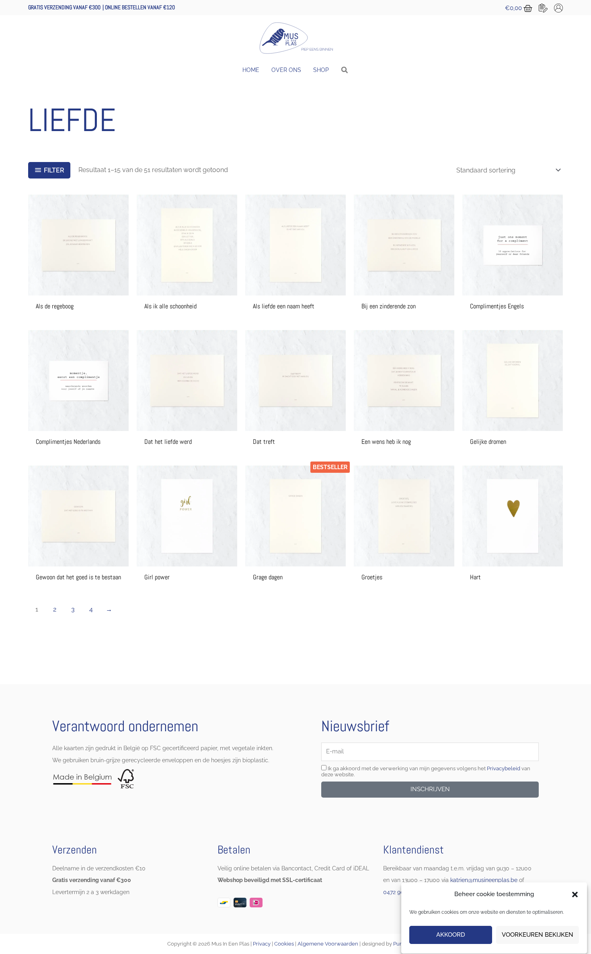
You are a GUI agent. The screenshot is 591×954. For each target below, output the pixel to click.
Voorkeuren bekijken (537, 935)
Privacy (262, 944)
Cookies (284, 944)
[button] (575, 894)
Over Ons (286, 70)
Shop (321, 70)
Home (250, 70)
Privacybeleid (503, 768)
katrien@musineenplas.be (483, 880)
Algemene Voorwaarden (328, 944)
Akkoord (450, 935)
